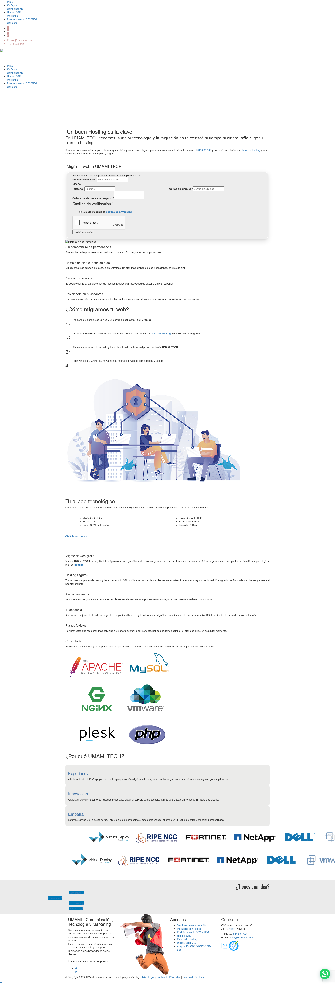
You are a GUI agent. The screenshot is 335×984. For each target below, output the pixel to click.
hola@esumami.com (21, 40)
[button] (325, 974)
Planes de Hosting (187, 939)
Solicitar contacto (78, 536)
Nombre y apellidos (84, 179)
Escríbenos (75, 892)
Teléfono (78, 188)
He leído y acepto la (107, 211)
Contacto (12, 22)
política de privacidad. (119, 211)
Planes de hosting (250, 150)
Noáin (232, 928)
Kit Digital (12, 5)
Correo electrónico (181, 188)
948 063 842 (17, 43)
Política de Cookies (193, 977)
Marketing (12, 15)
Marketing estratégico (189, 928)
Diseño (76, 184)
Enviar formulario (83, 232)
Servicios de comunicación (191, 925)
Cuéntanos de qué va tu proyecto (93, 198)
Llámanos (53, 898)
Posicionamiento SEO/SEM (22, 19)
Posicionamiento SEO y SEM (193, 932)
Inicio (10, 1)
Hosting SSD (14, 12)
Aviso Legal (148, 977)
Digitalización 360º (187, 942)
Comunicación (15, 8)
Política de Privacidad (169, 977)
